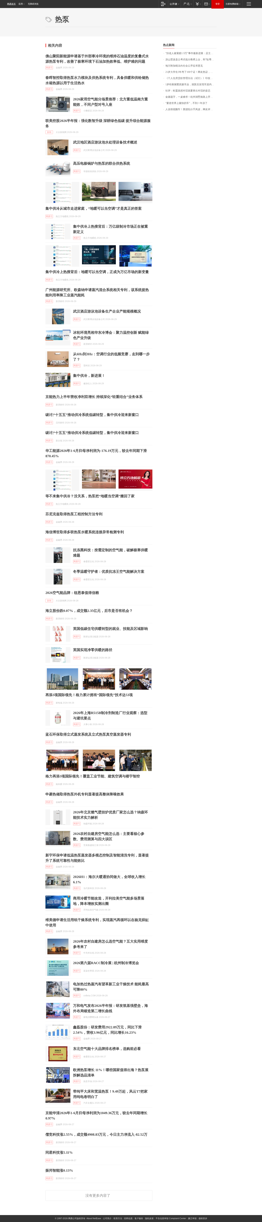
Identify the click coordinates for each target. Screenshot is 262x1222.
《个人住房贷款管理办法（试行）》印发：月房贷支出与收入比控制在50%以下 (191, 78)
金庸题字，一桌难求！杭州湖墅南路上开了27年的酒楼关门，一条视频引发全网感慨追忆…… (191, 97)
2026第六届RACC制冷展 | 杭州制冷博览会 (106, 963)
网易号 (49, 67)
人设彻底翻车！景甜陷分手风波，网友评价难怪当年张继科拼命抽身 (191, 109)
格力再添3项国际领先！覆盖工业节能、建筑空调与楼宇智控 (92, 776)
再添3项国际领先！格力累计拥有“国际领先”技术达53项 (89, 695)
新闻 (49, 132)
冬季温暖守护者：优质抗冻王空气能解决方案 (108, 571)
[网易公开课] (174, 4)
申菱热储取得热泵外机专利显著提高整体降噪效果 (84, 794)
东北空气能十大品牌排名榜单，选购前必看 (107, 1049)
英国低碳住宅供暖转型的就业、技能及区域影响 (110, 629)
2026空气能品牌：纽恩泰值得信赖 (72, 593)
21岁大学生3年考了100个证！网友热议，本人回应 (191, 72)
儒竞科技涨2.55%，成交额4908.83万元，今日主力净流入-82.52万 (96, 1134)
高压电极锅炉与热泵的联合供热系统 (101, 163)
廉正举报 (192, 1218)
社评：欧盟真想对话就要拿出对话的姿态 (187, 90)
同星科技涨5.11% (59, 1152)
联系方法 (118, 1218)
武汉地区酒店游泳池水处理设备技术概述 (105, 142)
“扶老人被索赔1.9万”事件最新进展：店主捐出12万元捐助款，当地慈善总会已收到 (191, 53)
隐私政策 (149, 1218)
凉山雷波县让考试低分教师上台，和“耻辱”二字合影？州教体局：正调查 (191, 59)
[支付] (197, 4)
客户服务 (139, 1218)
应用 (21, 4)
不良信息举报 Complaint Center (171, 1218)
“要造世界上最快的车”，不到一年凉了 (186, 103)
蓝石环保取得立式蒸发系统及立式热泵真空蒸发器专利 (88, 734)
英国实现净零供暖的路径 (92, 650)
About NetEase (93, 1218)
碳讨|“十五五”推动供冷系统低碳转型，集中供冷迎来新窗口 (92, 415)
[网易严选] (187, 4)
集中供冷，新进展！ (89, 375)
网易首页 (11, 4)
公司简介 (107, 1218)
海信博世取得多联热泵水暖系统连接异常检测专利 (84, 532)
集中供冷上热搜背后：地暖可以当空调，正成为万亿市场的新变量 (97, 272)
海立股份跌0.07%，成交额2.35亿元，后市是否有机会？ (89, 611)
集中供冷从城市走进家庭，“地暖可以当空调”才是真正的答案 (93, 208)
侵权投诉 (203, 1218)
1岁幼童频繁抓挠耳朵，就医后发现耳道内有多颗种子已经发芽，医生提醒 (191, 84)
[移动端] (163, 4)
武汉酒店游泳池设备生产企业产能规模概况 (107, 311)
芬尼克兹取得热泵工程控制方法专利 (73, 514)
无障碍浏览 (33, 4)
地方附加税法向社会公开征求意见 (184, 65)
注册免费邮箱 (232, 4)
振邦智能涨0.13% (59, 1170)
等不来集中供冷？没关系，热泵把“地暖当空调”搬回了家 (90, 496)
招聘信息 (128, 1218)
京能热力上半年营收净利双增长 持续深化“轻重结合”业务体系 (94, 397)
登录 (217, 4)
